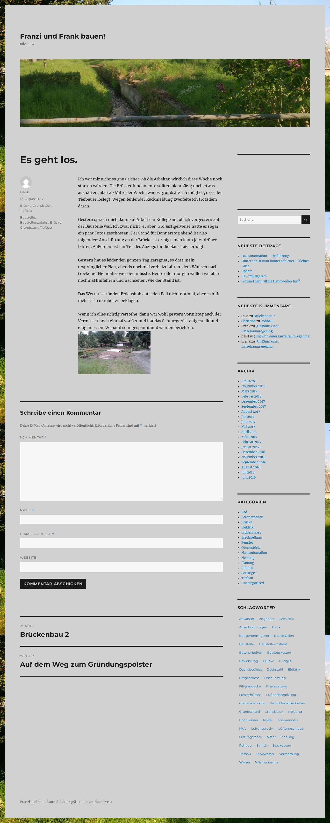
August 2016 (250, 467)
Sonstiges (249, 573)
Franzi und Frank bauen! (62, 36)
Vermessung (289, 754)
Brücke (25, 205)
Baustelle (27, 217)
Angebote (267, 619)
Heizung (247, 558)
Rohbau (267, 321)
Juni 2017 (248, 422)
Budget (285, 661)
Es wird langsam (254, 276)
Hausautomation (254, 553)
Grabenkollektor (252, 703)
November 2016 (253, 457)
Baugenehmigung (254, 636)
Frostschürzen (250, 695)
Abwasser (246, 619)
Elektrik (247, 527)
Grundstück (42, 205)
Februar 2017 (251, 442)
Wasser (244, 762)
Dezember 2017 (253, 401)
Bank (276, 627)
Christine (248, 321)
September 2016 (253, 462)
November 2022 (253, 386)
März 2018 (249, 391)
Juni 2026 (248, 381)
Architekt (287, 619)
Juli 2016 (248, 472)
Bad (244, 512)
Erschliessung (275, 678)
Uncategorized (252, 583)
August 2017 (250, 412)
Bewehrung (248, 661)
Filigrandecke (250, 686)
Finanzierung (276, 686)
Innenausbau (287, 720)
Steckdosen (282, 745)
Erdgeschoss (251, 532)
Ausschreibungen (253, 627)
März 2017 (249, 437)
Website (28, 557)
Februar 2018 (251, 396)
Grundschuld (249, 711)
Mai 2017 (248, 427)
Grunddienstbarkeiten (287, 703)
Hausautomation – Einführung (265, 256)
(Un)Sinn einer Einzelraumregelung (281, 336)
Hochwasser (248, 720)
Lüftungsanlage (291, 728)
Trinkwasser (265, 754)
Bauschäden (284, 636)
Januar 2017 (250, 447)
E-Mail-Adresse (37, 534)
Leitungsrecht (262, 728)
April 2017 (249, 432)
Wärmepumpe (267, 762)
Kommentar (33, 437)
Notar (271, 737)
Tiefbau (26, 211)
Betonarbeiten (252, 517)
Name (27, 510)
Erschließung (251, 537)
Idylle (267, 720)
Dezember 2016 (253, 452)
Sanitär (262, 745)
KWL (242, 728)
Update (246, 271)
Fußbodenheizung (281, 695)
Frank (24, 192)
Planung (247, 563)
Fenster (247, 543)
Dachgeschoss (250, 669)
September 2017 (253, 407)
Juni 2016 (248, 477)
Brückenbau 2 (264, 316)
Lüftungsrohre (250, 737)
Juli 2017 (247, 417)
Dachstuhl (275, 669)
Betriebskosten (279, 652)
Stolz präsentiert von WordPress (87, 802)
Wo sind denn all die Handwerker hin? (270, 281)
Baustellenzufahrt (34, 222)
